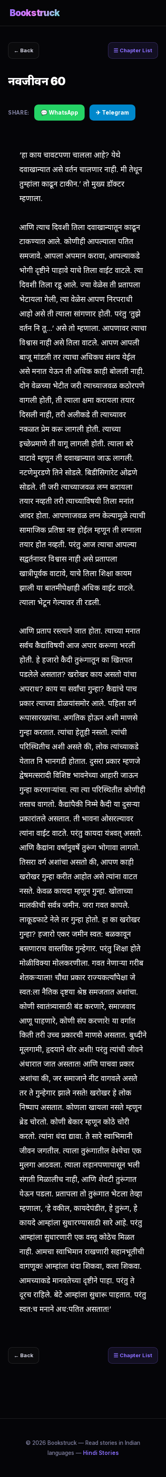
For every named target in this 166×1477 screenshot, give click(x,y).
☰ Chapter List (133, 50)
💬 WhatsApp (59, 112)
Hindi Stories (101, 1453)
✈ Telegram (112, 112)
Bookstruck (35, 12)
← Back (23, 50)
